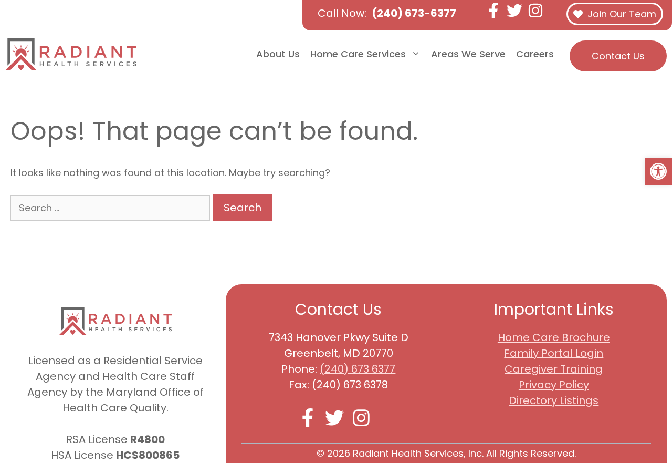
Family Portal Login (553, 353)
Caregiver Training (554, 369)
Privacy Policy (554, 384)
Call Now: (387, 13)
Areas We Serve (468, 53)
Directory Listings (553, 400)
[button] (658, 171)
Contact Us (618, 56)
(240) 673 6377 (357, 369)
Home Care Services (358, 53)
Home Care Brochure (554, 337)
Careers (535, 53)
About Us (278, 53)
